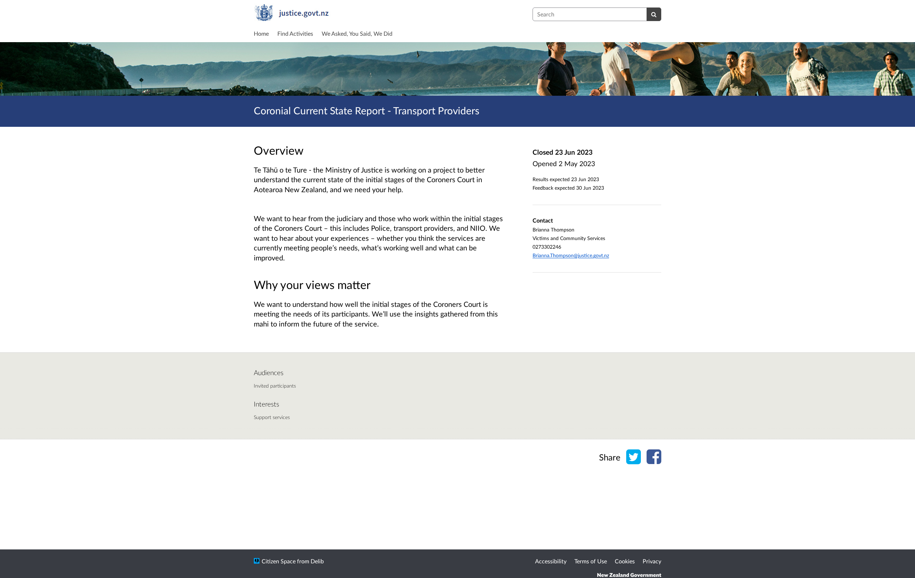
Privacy (652, 561)
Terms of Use (590, 561)
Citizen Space (279, 561)
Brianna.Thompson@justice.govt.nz (571, 255)
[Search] (654, 14)
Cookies (625, 561)
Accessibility (551, 561)
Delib (317, 561)
